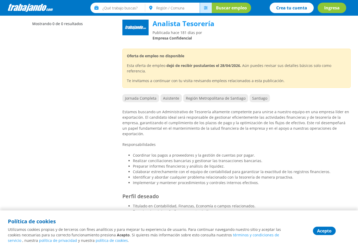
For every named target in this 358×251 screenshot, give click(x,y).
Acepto (324, 231)
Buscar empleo (231, 8)
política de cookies (112, 240)
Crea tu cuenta (291, 8)
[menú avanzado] (206, 8)
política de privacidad (58, 240)
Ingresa (332, 8)
